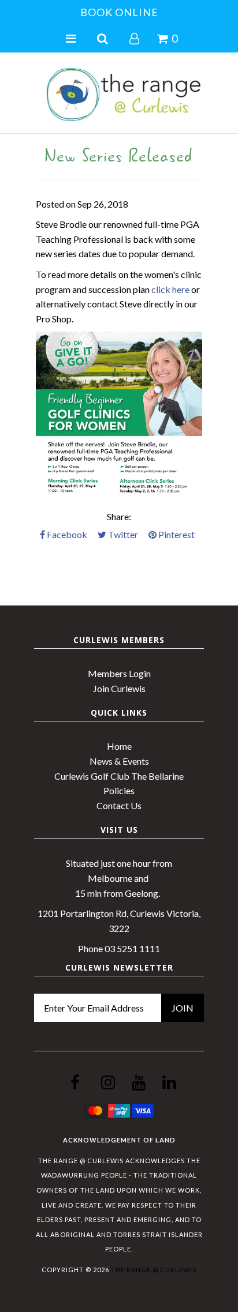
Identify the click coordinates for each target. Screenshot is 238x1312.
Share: (119, 516)
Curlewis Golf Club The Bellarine (119, 775)
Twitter (122, 534)
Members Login (119, 673)
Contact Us (119, 805)
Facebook (66, 534)
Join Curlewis (119, 688)
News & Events (119, 760)
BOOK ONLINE (119, 12)
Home (119, 745)
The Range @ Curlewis (153, 1269)
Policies (119, 790)
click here (170, 289)
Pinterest (176, 534)
